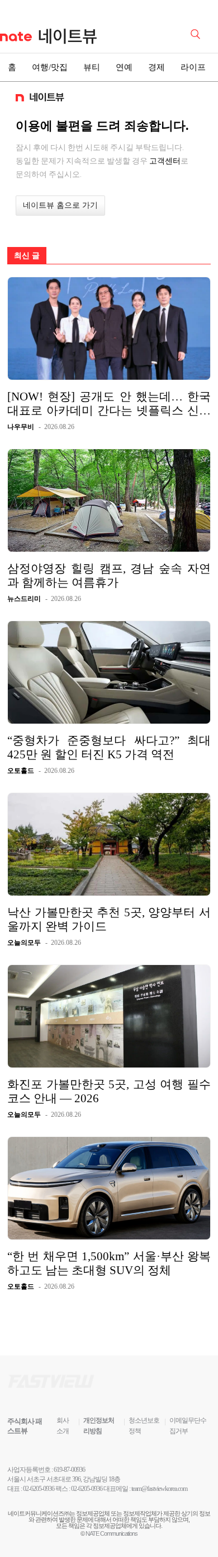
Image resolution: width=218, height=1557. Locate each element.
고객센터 (165, 160)
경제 (156, 67)
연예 (124, 67)
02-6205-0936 (38, 1489)
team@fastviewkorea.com (159, 1489)
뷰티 (91, 67)
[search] (197, 33)
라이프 (193, 67)
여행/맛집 (50, 67)
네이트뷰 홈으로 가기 (60, 205)
